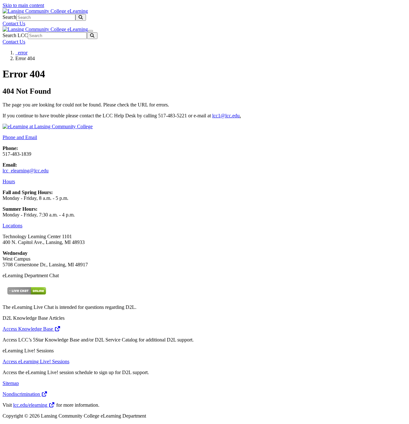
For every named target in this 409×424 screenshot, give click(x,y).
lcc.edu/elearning (31, 405)
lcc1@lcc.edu (226, 115)
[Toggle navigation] (90, 31)
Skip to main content (23, 5)
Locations (12, 225)
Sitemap (11, 383)
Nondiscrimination (22, 394)
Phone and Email (20, 137)
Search (9, 17)
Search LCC (15, 35)
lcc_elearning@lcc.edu (26, 170)
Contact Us (14, 23)
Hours (9, 181)
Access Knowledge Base (28, 329)
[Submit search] (80, 17)
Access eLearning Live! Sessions (36, 361)
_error (21, 52)
